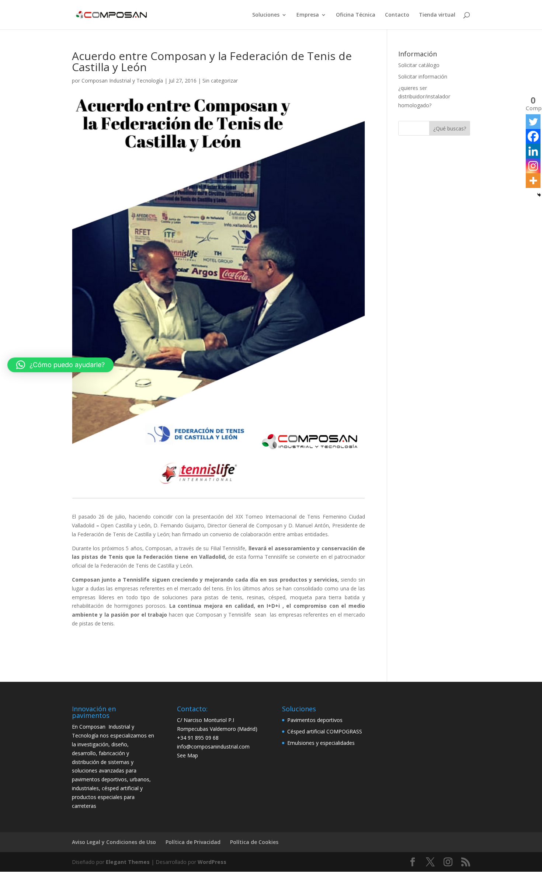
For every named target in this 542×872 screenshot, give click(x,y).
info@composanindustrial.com (213, 746)
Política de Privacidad (193, 841)
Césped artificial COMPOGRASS (324, 731)
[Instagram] (533, 165)
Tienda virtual (437, 15)
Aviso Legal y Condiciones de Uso (114, 841)
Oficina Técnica (355, 15)
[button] (60, 364)
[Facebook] (533, 136)
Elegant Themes (128, 861)
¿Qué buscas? (449, 128)
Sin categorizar (220, 80)
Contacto (397, 15)
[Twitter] (533, 121)
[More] (533, 180)
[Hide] (539, 195)
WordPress (212, 861)
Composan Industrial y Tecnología (122, 80)
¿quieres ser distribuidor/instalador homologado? (424, 96)
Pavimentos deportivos (315, 719)
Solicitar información (422, 76)
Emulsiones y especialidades (321, 742)
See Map (187, 755)
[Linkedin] (533, 151)
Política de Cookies (254, 841)
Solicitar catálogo (418, 65)
